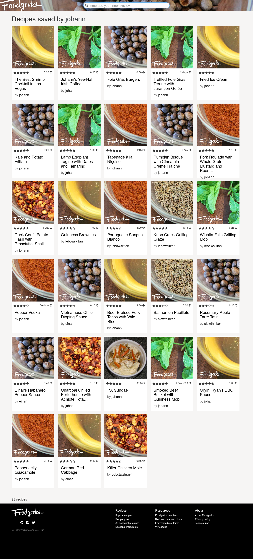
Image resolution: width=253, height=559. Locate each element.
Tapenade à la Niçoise (119, 159)
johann (76, 18)
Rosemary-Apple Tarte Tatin (215, 314)
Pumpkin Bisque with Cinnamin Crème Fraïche (168, 161)
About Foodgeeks (204, 515)
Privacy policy (202, 519)
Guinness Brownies (78, 234)
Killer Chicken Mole (124, 467)
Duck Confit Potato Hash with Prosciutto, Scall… (31, 239)
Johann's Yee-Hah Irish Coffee (77, 81)
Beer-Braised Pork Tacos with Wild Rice (123, 316)
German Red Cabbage (72, 470)
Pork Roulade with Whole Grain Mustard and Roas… (216, 163)
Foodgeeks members (166, 515)
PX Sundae (117, 390)
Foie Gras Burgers (123, 79)
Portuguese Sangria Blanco (125, 237)
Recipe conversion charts (168, 519)
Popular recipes (123, 515)
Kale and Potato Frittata (29, 159)
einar (69, 323)
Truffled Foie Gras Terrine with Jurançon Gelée (169, 83)
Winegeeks (161, 526)
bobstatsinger (122, 474)
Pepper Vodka (27, 312)
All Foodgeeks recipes (127, 523)
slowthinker (166, 318)
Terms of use (202, 523)
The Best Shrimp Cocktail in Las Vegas (30, 83)
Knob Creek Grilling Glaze (171, 237)
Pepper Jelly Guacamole (26, 470)
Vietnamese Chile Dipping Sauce (77, 314)
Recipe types (122, 519)
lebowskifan (74, 241)
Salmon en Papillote (171, 312)
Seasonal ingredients (126, 526)
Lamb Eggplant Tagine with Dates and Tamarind (77, 161)
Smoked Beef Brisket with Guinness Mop (166, 394)
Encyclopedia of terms (167, 523)
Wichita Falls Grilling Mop (218, 237)
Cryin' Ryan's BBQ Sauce (216, 392)
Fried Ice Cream (214, 79)
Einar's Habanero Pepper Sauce (30, 392)
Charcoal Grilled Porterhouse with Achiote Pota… (76, 394)
